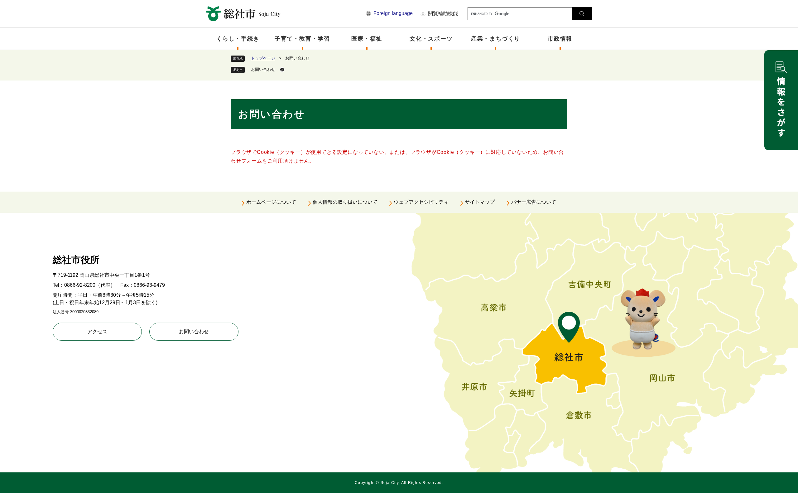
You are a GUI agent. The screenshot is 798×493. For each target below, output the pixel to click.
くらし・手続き (238, 39)
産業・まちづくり (495, 39)
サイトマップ (480, 202)
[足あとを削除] (282, 69)
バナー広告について (533, 202)
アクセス (97, 331)
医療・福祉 (366, 39)
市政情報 (560, 39)
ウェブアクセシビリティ (421, 202)
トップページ (263, 58)
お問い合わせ (194, 331)
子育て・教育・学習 (302, 39)
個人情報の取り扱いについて (345, 202)
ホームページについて (271, 202)
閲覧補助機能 (443, 13)
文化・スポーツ (431, 39)
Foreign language (393, 13)
